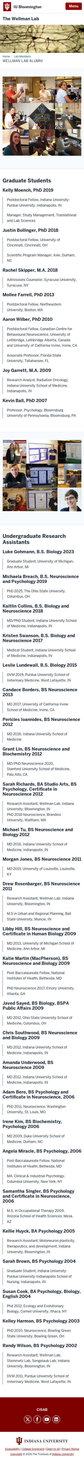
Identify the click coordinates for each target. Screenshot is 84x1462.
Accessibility (12, 1449)
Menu (73, 6)
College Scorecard (33, 1449)
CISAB (42, 1409)
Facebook (37, 1419)
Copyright (16, 1454)
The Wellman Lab (21, 18)
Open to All (53, 1449)
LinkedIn (56, 1419)
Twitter (28, 1419)
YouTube (47, 1419)
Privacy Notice (70, 1449)
